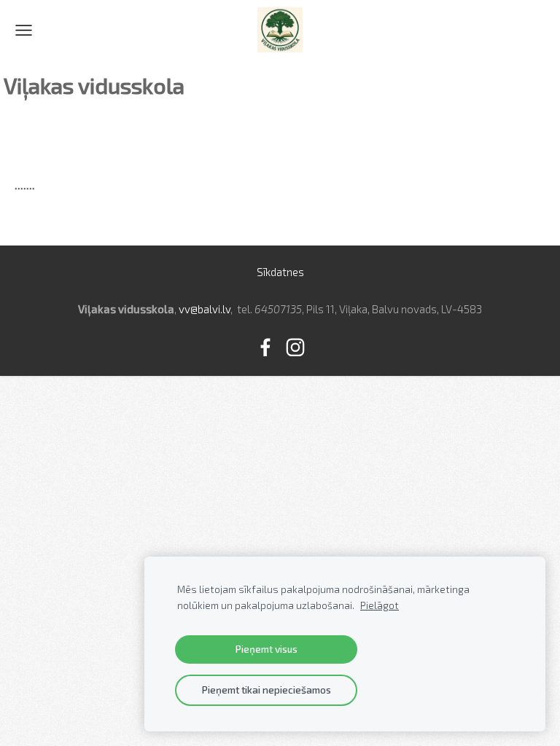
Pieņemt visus (267, 649)
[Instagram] (295, 347)
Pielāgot (379, 605)
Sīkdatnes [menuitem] (280, 271)
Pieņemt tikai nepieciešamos (266, 690)
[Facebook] (265, 347)
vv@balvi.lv (204, 308)
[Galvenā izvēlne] (24, 30)
